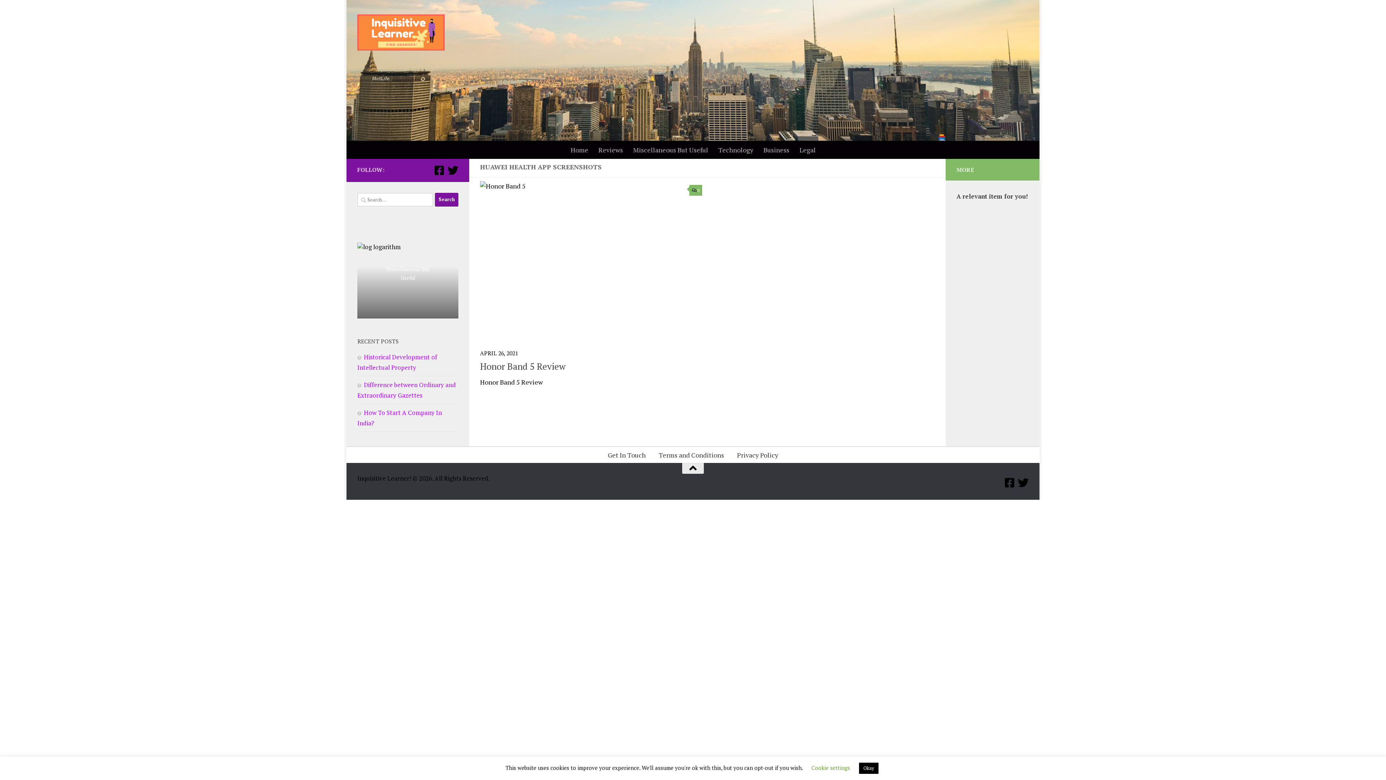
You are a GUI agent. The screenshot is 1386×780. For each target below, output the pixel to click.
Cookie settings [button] (830, 770)
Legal (807, 150)
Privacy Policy (757, 455)
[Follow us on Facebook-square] (439, 170)
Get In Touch (627, 455)
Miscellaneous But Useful (670, 150)
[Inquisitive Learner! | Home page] (401, 32)
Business (776, 150)
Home (579, 150)
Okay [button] (868, 770)
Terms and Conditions (691, 455)
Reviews (610, 150)
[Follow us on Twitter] (453, 170)
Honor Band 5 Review (523, 366)
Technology (735, 150)
